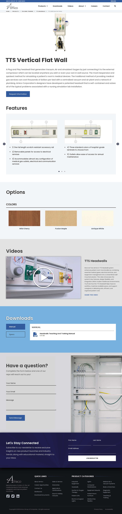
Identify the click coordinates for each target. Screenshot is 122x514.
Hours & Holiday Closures (57, 495)
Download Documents (42, 495)
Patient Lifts (76, 496)
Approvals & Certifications (56, 489)
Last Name (97, 440)
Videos (70, 6)
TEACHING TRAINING (27, 11)
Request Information (18, 94)
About (81, 6)
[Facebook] (8, 496)
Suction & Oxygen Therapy (78, 491)
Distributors (38, 492)
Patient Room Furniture (91, 495)
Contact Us (38, 488)
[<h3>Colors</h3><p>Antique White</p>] (97, 218)
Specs (11, 334)
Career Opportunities (42, 485)
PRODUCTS (15, 11)
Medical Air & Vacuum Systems (109, 483)
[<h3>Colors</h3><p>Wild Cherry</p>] (24, 218)
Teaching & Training (107, 497)
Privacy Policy (98, 509)
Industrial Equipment (75, 483)
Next (117, 144)
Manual (12, 327)
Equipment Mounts (93, 490)
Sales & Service (57, 482)
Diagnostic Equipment (106, 491)
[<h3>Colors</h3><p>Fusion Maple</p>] (61, 218)
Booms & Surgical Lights (77, 500)
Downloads (57, 6)
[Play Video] (43, 278)
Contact (106, 6)
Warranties (55, 485)
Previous (4, 144)
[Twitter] (13, 496)
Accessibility (109, 509)
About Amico (39, 482)
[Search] (115, 6)
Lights (89, 482)
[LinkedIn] (18, 496)
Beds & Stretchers (109, 487)
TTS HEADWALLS (40, 11)
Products (42, 6)
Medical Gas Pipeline (91, 500)
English (113, 1)
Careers (94, 6)
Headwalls (75, 487)
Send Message (15, 418)
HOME (7, 11)
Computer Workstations (91, 486)
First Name (72, 440)
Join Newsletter (92, 458)
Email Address (73, 448)
